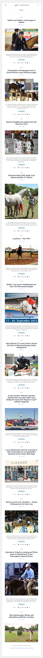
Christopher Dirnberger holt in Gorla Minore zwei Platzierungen (21, 71)
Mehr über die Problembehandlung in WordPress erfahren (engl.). (21, 648)
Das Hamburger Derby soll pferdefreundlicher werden (21, 616)
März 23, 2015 (21, 179)
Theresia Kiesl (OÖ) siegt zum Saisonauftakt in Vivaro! (21, 176)
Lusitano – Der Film (21, 238)
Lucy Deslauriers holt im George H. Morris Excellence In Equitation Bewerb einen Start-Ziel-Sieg (21, 452)
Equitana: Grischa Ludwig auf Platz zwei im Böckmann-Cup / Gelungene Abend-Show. (21, 554)
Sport (21, 17)
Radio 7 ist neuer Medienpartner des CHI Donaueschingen (21, 285)
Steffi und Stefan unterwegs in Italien (21, 21)
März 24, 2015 (21, 24)
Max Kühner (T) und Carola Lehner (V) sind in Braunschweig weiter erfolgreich (21, 345)
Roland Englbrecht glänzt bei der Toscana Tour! (21, 123)
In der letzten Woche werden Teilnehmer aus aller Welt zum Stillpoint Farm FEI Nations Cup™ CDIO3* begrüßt (21, 399)
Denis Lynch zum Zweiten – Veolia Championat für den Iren (21, 503)
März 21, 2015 (21, 349)
